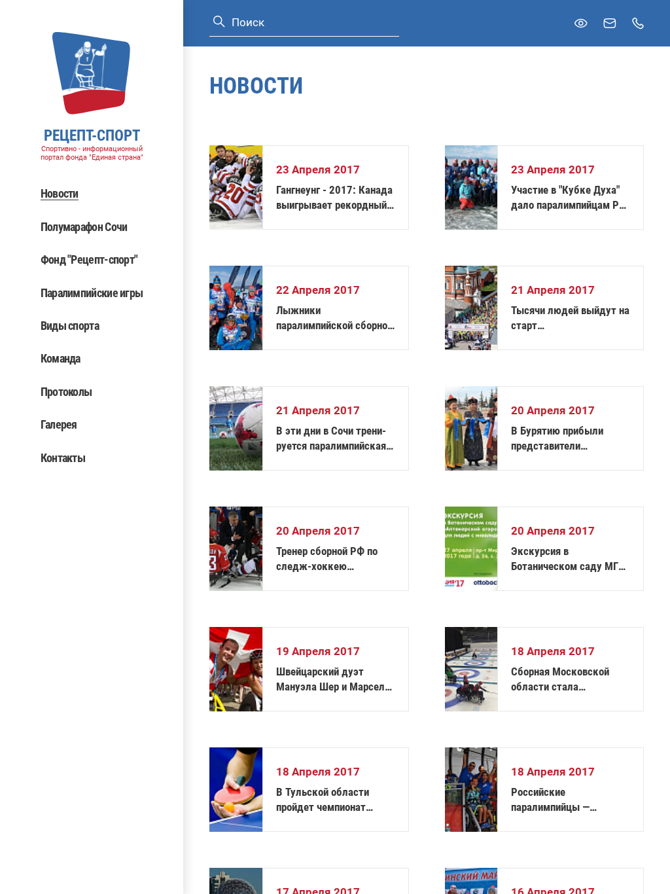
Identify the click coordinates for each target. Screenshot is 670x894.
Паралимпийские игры (92, 293)
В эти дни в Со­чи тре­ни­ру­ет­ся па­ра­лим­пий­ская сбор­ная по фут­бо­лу (331, 439)
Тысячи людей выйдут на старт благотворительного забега (570, 318)
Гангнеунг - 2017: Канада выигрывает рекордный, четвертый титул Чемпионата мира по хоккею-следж (334, 198)
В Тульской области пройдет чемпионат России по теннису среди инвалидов (333, 800)
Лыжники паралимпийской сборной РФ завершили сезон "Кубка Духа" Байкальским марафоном (335, 318)
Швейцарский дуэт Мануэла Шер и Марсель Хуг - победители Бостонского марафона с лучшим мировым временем (333, 679)
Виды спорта (70, 325)
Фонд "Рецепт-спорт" (89, 259)
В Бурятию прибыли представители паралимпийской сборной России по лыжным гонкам (569, 439)
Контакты (63, 458)
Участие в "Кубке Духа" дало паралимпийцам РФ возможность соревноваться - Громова (569, 198)
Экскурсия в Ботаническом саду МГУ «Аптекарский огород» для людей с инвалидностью (567, 559)
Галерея (59, 424)
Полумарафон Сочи (84, 227)
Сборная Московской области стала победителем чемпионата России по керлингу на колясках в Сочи (570, 679)
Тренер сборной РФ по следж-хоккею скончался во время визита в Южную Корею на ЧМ (331, 559)
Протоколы (66, 392)
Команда (60, 358)
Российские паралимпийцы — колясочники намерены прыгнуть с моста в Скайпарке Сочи (565, 800)
